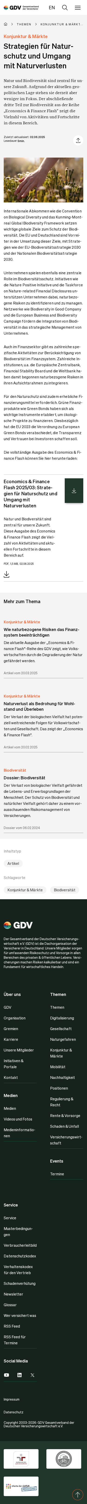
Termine (57, 1173)
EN (52, 7)
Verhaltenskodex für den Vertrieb (18, 1269)
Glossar (10, 1304)
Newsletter (13, 1294)
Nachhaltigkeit (62, 1077)
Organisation (15, 1017)
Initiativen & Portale (13, 1063)
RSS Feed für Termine (15, 1339)
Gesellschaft (61, 1028)
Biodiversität (15, 770)
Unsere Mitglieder (19, 1050)
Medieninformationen (19, 1132)
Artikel (13, 863)
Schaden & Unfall (64, 1126)
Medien (10, 1108)
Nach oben (77, 1494)
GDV (7, 1007)
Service (10, 1217)
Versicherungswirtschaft (66, 1139)
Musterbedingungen (18, 1231)
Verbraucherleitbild (20, 1245)
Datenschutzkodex (20, 1255)
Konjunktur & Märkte (22, 621)
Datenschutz (13, 1412)
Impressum (11, 1399)
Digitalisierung (62, 1017)
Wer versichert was (20, 1315)
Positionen (59, 1088)
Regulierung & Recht (61, 1101)
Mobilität (57, 1066)
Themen (57, 1007)
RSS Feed (12, 1326)
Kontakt (11, 1077)
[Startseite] (10, 24)
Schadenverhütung (19, 1283)
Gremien (11, 1028)
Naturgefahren (63, 1039)
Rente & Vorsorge (65, 1115)
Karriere (11, 1039)
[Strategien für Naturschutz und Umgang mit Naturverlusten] (21, 7)
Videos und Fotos (18, 1119)
